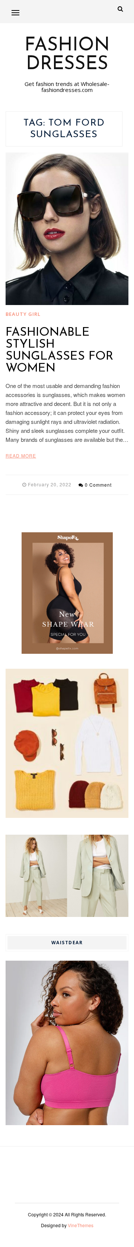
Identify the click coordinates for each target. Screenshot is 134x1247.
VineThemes (80, 1225)
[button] (15, 12)
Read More (21, 455)
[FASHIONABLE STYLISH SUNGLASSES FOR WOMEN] (67, 229)
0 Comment (98, 484)
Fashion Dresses (67, 55)
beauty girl (23, 314)
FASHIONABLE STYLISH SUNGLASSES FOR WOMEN (59, 351)
